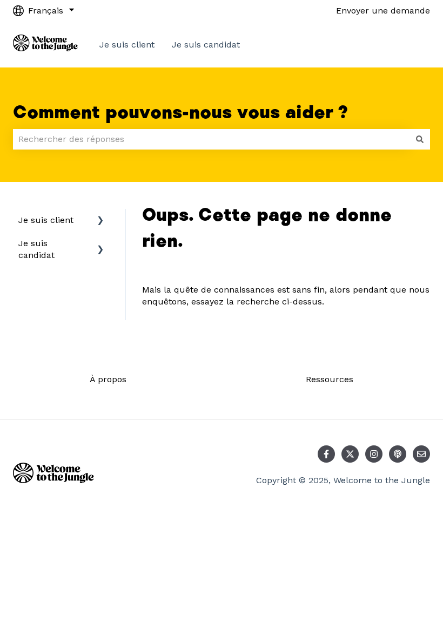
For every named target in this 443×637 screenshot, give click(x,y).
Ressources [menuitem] (329, 379)
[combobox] (211, 139)
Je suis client (127, 44)
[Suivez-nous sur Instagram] (373, 454)
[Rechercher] (420, 139)
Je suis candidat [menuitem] (36, 249)
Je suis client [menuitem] (45, 220)
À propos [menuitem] (108, 379)
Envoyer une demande (383, 10)
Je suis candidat (206, 44)
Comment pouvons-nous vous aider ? (180, 113)
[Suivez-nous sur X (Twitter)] (350, 454)
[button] (100, 221)
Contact (403, 44)
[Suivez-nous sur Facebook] (326, 454)
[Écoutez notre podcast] (397, 454)
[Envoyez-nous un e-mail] (421, 454)
